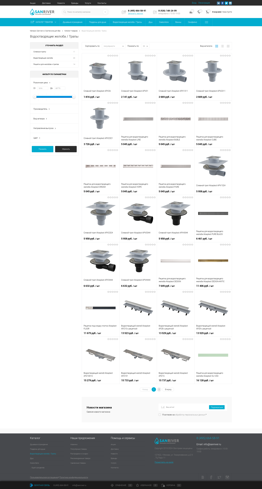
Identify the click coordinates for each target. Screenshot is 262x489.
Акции (32, 3)
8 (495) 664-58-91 (61, 485)
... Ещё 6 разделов (37, 468)
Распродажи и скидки (79, 454)
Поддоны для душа (37, 449)
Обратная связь (41, 485)
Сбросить (66, 149)
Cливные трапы (39, 52)
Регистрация (204, 3)
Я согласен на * (184, 415)
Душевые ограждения (39, 444)
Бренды (74, 3)
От (34, 88)
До (51, 88)
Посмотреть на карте (164, 462)
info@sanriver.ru (212, 444)
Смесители (34, 463)
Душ (31, 458)
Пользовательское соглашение (44, 477)
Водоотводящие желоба (43, 58)
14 (74, 64)
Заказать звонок (135, 13)
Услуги (88, 3)
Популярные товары (78, 449)
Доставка (46, 3)
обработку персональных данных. (190, 415)
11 (74, 52)
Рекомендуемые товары (80, 458)
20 (74, 58)
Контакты (102, 3)
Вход (194, 3)
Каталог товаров (44, 22)
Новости (61, 3)
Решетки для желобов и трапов (46, 64)
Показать (42, 149)
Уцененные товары (78, 463)
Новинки (73, 444)
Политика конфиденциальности (73, 477)
